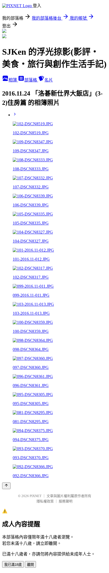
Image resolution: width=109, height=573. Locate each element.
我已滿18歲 (13, 565)
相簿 (13, 80)
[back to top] (6, 485)
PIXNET (36, 496)
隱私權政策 (45, 501)
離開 (30, 565)
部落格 (31, 80)
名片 (48, 80)
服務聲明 (65, 501)
